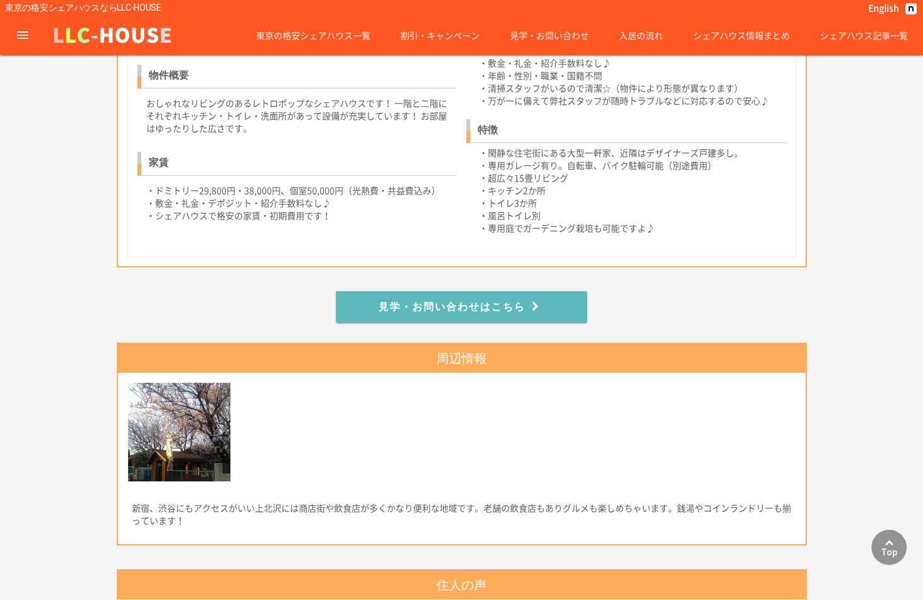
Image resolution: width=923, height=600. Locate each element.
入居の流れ (641, 35)
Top (889, 552)
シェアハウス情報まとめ (741, 35)
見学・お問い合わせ (549, 35)
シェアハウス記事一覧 (864, 35)
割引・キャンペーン (440, 35)
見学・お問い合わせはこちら (452, 307)
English (883, 7)
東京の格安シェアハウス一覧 (313, 35)
